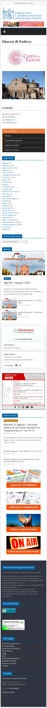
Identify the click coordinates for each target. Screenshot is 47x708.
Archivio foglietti (8, 646)
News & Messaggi (9, 199)
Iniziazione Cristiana (10, 191)
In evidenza (6, 187)
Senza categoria (8, 215)
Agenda (5, 163)
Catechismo (6, 173)
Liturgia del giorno (23, 360)
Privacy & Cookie (8, 692)
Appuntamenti (7, 168)
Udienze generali (8, 222)
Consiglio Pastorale (9, 175)
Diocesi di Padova (10, 131)
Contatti (5, 666)
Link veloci (6, 194)
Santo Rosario (7, 651)
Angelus (5, 165)
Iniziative (5, 189)
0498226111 (10, 120)
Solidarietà (6, 217)
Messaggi (5, 196)
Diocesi (5, 180)
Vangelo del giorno (9, 224)
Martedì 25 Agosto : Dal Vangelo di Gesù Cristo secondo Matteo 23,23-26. (21, 460)
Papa (4, 203)
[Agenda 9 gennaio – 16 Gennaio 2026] (9, 311)
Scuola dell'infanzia (9, 213)
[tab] (13, 376)
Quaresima (6, 208)
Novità (4, 201)
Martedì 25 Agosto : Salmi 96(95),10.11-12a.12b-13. (23, 451)
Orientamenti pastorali (13, 140)
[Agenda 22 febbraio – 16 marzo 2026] (9, 299)
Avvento (5, 170)
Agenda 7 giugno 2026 (17, 282)
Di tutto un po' (7, 177)
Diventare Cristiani (12, 145)
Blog (3, 656)
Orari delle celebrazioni (11, 644)
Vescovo (8, 136)
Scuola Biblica (7, 210)
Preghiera (5, 206)
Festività (5, 182)
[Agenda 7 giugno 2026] (23, 254)
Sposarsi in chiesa (12, 150)
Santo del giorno (23, 346)
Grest (4, 184)
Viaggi (4, 229)
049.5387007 (14, 688)
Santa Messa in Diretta (10, 649)
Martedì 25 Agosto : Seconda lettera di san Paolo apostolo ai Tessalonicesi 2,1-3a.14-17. (22, 427)
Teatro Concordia (8, 220)
